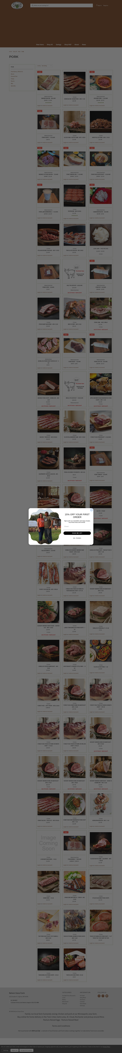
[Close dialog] (92, 510)
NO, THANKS (77, 538)
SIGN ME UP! (77, 533)
